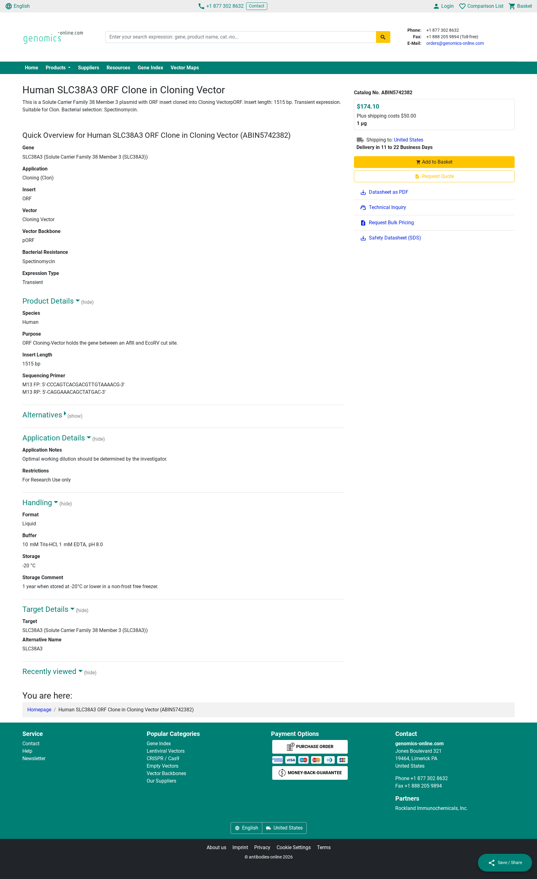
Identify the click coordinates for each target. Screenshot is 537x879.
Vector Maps (185, 68)
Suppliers (88, 68)
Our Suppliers (161, 781)
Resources (118, 68)
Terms (324, 847)
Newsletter (33, 758)
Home (31, 68)
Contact (256, 5)
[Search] (383, 37)
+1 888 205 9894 (423, 786)
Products (56, 68)
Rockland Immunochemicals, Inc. (431, 808)
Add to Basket (437, 162)
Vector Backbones (166, 773)
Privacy (262, 847)
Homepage (39, 710)
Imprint (240, 847)
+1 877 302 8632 (225, 6)
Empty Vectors (162, 766)
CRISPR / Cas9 (163, 758)
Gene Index (150, 68)
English (22, 6)
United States (408, 140)
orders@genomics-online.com (455, 43)
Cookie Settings (294, 847)
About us (216, 847)
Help (27, 751)
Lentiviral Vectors (166, 751)
